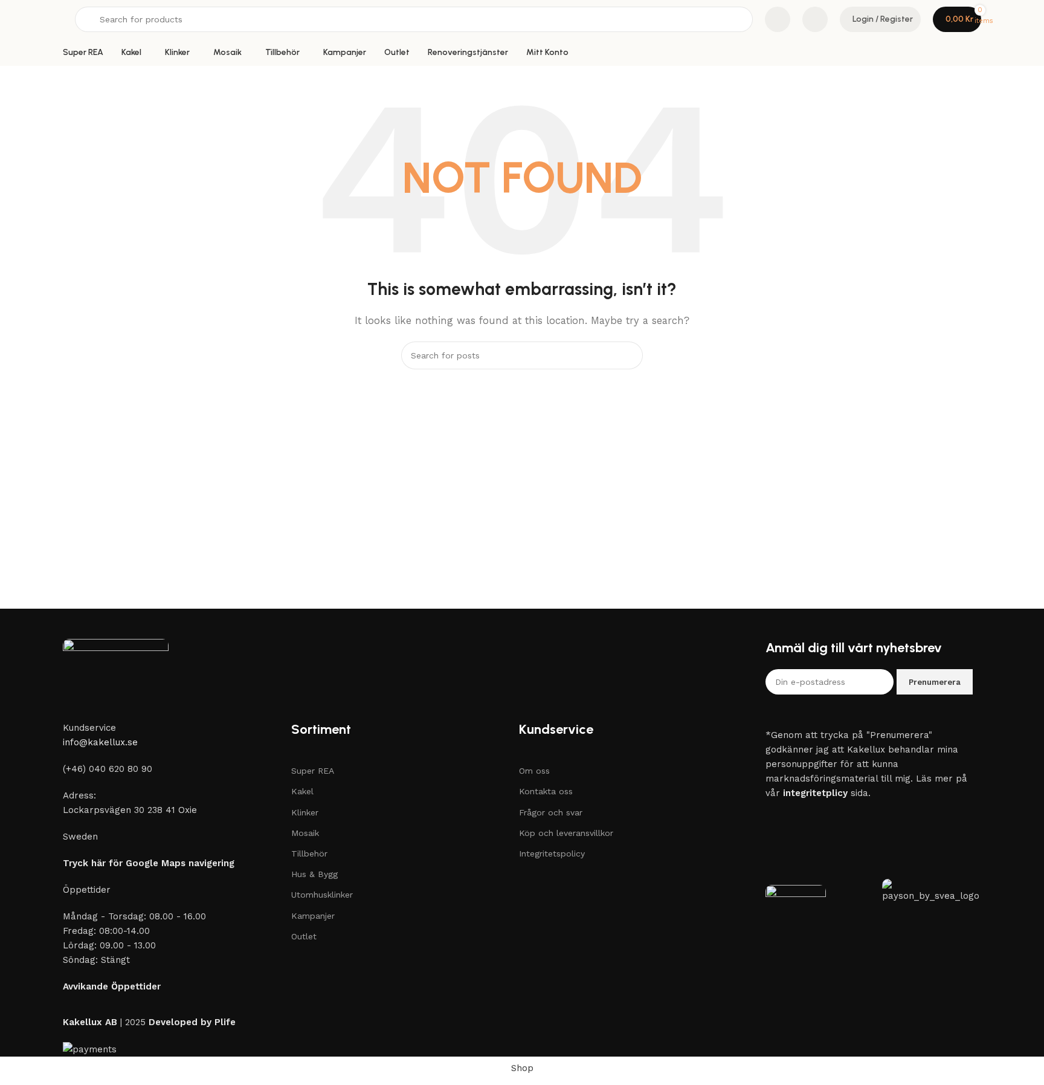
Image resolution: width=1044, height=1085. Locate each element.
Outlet (304, 936)
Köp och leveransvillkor (566, 833)
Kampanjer (313, 916)
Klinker (304, 812)
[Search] (629, 355)
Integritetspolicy (552, 853)
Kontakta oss (546, 791)
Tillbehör (309, 853)
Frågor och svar (550, 812)
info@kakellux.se (100, 742)
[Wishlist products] (815, 19)
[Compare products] (777, 19)
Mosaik (305, 833)
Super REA (312, 771)
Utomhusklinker (322, 894)
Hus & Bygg (314, 874)
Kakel (302, 791)
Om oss (534, 771)
